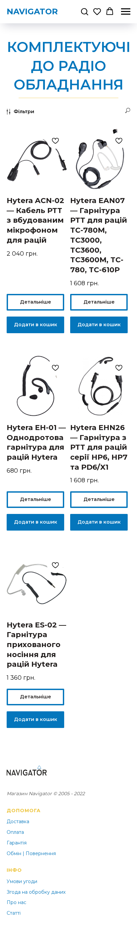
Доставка (18, 821)
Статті (14, 913)
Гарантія (17, 843)
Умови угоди (22, 881)
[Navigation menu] (125, 11)
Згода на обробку (28, 892)
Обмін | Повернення (31, 853)
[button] (84, 11)
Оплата (15, 832)
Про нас (16, 902)
